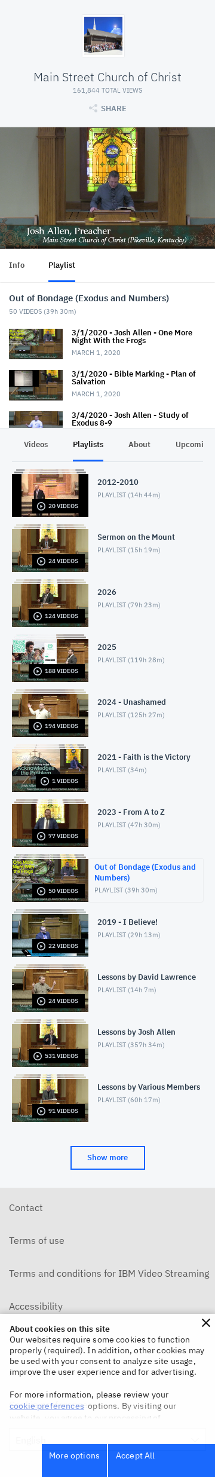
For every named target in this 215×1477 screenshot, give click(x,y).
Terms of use (36, 1240)
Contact (26, 1207)
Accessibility (36, 1306)
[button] (206, 1323)
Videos (36, 444)
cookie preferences (47, 1405)
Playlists (88, 444)
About (139, 444)
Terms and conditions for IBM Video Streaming (109, 1273)
